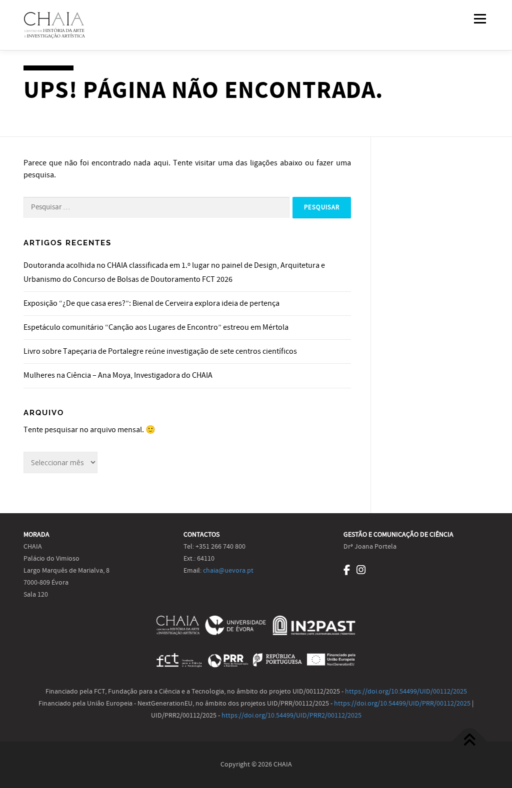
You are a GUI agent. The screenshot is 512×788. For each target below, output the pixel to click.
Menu (479, 18)
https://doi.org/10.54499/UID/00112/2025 (406, 691)
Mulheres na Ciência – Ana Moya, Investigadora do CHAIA (118, 375)
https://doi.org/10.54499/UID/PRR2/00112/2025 (292, 715)
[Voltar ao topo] (470, 741)
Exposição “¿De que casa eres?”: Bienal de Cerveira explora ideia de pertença (152, 303)
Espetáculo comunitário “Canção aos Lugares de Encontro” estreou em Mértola (156, 327)
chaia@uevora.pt (228, 570)
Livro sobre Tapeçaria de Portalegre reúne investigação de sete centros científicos (160, 351)
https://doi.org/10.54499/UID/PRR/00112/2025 (402, 703)
